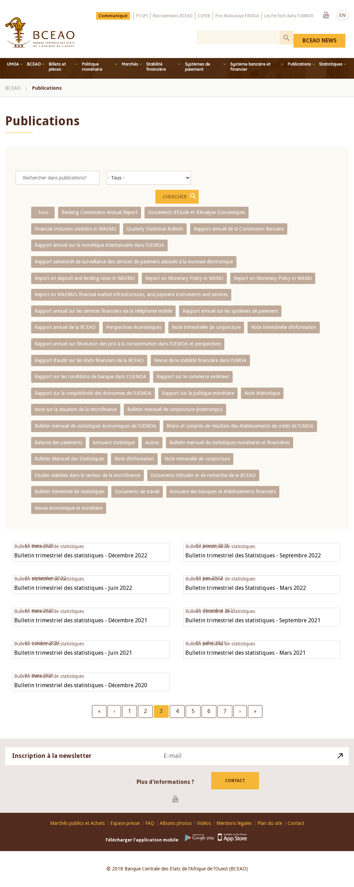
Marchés (130, 64)
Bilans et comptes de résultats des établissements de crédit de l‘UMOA (240, 426)
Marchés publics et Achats (77, 823)
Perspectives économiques (133, 327)
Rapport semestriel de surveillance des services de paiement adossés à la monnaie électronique (134, 261)
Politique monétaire (92, 66)
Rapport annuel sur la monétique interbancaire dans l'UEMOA (99, 245)
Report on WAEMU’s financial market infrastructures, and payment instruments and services (131, 294)
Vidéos (204, 823)
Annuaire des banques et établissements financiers (223, 491)
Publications (299, 64)
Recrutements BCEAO (173, 15)
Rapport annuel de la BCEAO (65, 327)
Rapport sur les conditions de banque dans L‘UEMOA (90, 376)
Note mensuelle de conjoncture (197, 458)
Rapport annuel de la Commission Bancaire (239, 229)
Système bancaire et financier (250, 66)
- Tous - (43, 212)
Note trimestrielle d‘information (283, 327)
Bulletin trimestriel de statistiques (69, 491)
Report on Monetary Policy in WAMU (184, 278)
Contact (235, 780)
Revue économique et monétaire (69, 508)
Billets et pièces (57, 66)
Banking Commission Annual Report (100, 212)
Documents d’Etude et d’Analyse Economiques (196, 212)
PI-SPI (142, 15)
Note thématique (262, 393)
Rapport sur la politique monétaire (198, 393)
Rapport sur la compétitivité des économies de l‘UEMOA (93, 393)
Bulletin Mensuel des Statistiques (69, 458)
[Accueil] (39, 32)
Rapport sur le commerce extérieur (193, 376)
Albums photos (176, 823)
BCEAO (34, 64)
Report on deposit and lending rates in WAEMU (85, 278)
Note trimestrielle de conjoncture (206, 327)
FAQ (149, 823)
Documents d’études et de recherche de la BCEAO (203, 475)
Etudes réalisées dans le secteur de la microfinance (87, 475)
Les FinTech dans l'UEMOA (288, 15)
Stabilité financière (156, 66)
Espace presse (125, 823)
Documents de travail (137, 491)
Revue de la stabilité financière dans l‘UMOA (200, 360)
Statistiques (331, 64)
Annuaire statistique (114, 442)
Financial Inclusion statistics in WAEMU (75, 229)
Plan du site (269, 823)
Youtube (326, 15)
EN (342, 15)
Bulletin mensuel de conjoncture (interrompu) (175, 409)
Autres (152, 442)
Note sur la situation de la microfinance (76, 409)
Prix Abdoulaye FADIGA (237, 15)
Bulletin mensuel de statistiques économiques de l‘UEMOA (95, 426)
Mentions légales (234, 823)
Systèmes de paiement (197, 66)
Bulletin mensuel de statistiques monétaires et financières (229, 442)
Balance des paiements (58, 442)
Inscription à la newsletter (52, 755)
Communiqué (113, 15)
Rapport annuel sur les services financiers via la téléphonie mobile (103, 311)
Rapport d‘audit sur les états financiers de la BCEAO (89, 360)
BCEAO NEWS (319, 40)
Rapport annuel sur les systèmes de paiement (230, 311)
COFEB (204, 15)
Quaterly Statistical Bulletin (155, 229)
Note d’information (134, 458)
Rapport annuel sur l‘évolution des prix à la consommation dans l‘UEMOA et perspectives (128, 344)
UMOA (13, 64)
